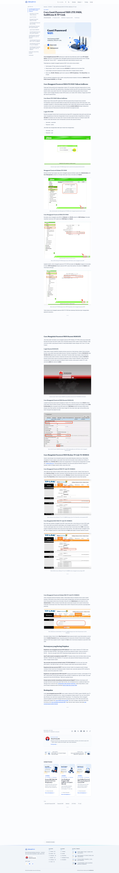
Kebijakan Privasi (65, 857)
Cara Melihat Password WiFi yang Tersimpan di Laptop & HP (84, 781)
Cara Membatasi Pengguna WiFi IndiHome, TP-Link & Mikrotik (66, 782)
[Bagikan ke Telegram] (84, 731)
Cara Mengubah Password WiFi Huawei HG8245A (34, 27)
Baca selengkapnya (49, 792)
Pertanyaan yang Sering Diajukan (33, 52)
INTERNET (50, 6)
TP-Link (79, 803)
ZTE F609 (74, 803)
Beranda (74, 2)
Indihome (67, 803)
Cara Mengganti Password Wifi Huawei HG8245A (35, 32)
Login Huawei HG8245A (34, 29)
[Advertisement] (67, 325)
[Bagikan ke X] (78, 731)
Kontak (91, 2)
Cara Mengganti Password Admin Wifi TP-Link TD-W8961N (35, 48)
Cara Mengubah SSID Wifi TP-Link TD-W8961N (35, 44)
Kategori (79, 2)
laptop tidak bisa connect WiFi (70, 685)
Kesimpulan (31, 55)
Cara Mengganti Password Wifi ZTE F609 (35, 23)
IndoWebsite (91, 870)
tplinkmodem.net (50, 463)
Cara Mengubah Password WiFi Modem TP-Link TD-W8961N (34, 36)
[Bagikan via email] (87, 731)
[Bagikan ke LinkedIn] (81, 731)
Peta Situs (64, 855)
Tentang (86, 2)
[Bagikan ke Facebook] (75, 731)
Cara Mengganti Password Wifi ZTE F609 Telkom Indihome (34, 10)
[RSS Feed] (26, 864)
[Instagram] (32, 864)
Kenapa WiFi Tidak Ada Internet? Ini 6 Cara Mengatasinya (51, 781)
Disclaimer (64, 859)
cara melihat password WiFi (62, 700)
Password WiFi (60, 803)
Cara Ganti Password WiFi (50, 803)
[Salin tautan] (90, 731)
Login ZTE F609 (33, 17)
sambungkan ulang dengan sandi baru (67, 683)
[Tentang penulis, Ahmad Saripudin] (48, 739)
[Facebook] (29, 864)
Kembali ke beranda (49, 842)
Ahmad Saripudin (47, 17)
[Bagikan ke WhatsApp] (72, 731)
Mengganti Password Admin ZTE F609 (34, 20)
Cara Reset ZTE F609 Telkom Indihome (34, 14)
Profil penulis (54, 744)
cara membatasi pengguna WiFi (58, 702)
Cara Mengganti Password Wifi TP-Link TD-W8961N (35, 41)
